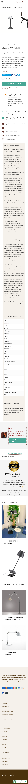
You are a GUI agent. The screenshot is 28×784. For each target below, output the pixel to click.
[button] (26, 2)
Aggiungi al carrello (14, 83)
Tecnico (4, 744)
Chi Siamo (4, 731)
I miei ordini (5, 764)
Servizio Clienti (17, 679)
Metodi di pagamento (7, 711)
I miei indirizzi (5, 761)
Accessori (4, 747)
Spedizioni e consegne (7, 714)
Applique (4, 742)
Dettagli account (6, 758)
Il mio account (5, 756)
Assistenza (4, 703)
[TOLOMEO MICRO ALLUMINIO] (14, 637)
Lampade (9, 7)
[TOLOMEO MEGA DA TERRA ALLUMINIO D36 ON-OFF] (14, 602)
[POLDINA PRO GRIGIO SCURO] (14, 564)
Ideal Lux (6, 323)
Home (3, 7)
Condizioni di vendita (7, 719)
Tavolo (14, 7)
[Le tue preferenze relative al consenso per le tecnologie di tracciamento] (25, 781)
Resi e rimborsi (5, 717)
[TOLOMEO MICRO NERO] (14, 521)
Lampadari (4, 736)
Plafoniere (4, 739)
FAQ (3, 709)
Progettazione (5, 706)
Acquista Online (6, 728)
